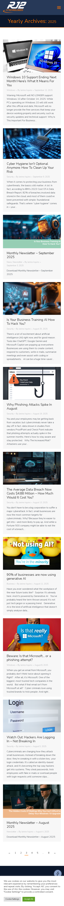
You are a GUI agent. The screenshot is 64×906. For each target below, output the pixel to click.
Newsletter (17, 262)
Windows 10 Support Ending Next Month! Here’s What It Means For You (31, 81)
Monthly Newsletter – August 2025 (28, 825)
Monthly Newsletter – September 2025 (30, 255)
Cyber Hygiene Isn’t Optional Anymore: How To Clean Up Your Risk (30, 168)
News (9, 262)
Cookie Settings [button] (12, 899)
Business (11, 583)
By (25, 90)
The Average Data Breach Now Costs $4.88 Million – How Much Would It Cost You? (30, 493)
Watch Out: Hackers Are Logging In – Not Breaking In (31, 739)
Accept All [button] (28, 899)
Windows (11, 90)
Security (10, 176)
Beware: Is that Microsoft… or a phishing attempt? (29, 658)
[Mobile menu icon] (59, 8)
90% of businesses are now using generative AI (31, 576)
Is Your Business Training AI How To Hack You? (31, 322)
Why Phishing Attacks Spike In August (29, 406)
